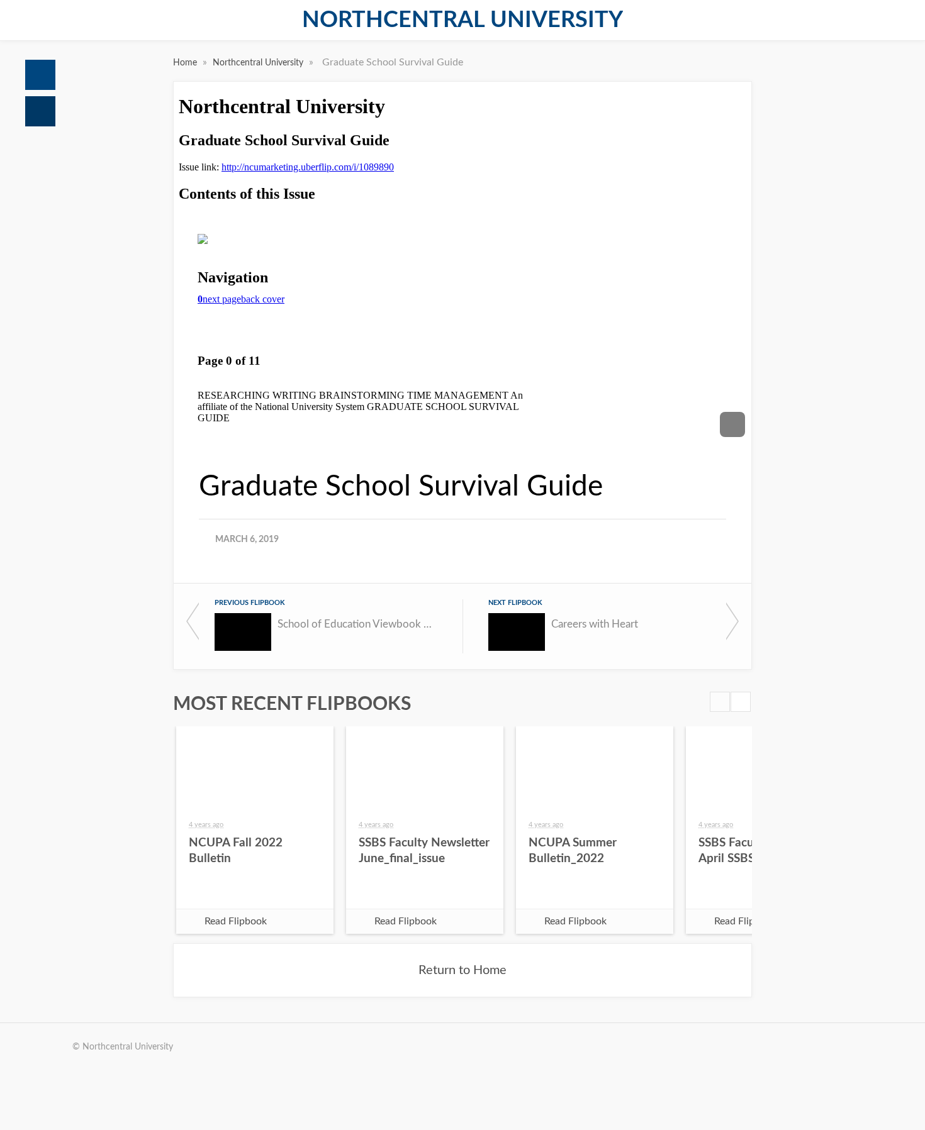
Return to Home (462, 970)
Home (40, 75)
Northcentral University (462, 20)
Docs (40, 111)
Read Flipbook (236, 921)
